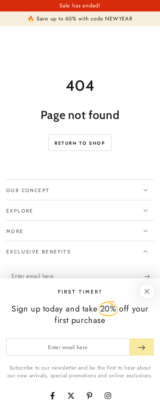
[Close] (147, 291)
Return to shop (80, 143)
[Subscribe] (149, 276)
